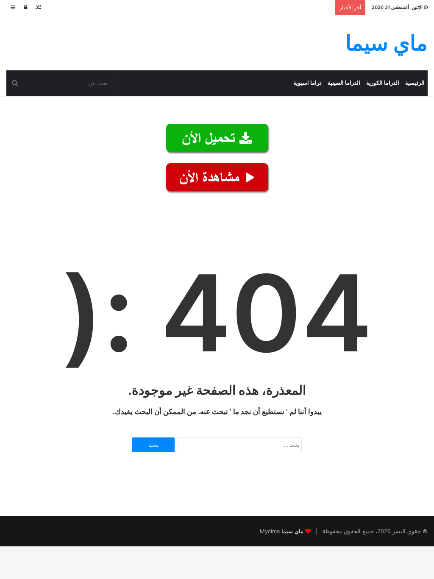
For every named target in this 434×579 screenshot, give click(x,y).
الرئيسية (415, 83)
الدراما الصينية (344, 83)
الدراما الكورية (382, 83)
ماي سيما (292, 531)
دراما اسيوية (307, 83)
